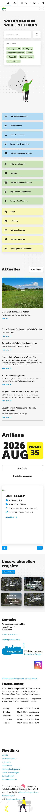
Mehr (3, 319)
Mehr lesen (5, 336)
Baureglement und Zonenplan (11, 584)
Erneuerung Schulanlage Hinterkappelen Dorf (11, 600)
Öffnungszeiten (14, 48)
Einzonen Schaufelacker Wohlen (15, 312)
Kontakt (5, 755)
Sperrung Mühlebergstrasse (13, 375)
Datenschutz (7, 765)
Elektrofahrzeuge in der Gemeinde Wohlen (34, 584)
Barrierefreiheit (8, 776)
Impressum (6, 762)
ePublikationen (13, 61)
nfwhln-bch (12, 639)
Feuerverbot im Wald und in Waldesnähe (19, 357)
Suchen (43, 3)
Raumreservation (26, 57)
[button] (41, 9)
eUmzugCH (12, 57)
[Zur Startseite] (4, 9)
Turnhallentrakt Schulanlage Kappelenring (19, 343)
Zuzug (29, 53)
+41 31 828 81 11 (11, 634)
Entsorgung (27, 48)
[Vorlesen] (22, 3)
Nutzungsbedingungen (11, 769)
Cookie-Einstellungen (10, 772)
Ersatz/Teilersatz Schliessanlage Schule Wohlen (22, 329)
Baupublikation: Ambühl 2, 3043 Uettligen (20, 391)
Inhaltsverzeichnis (9, 758)
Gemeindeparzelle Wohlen (34, 599)
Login (29, 3)
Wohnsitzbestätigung (16, 53)
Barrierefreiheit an (9, 779)
